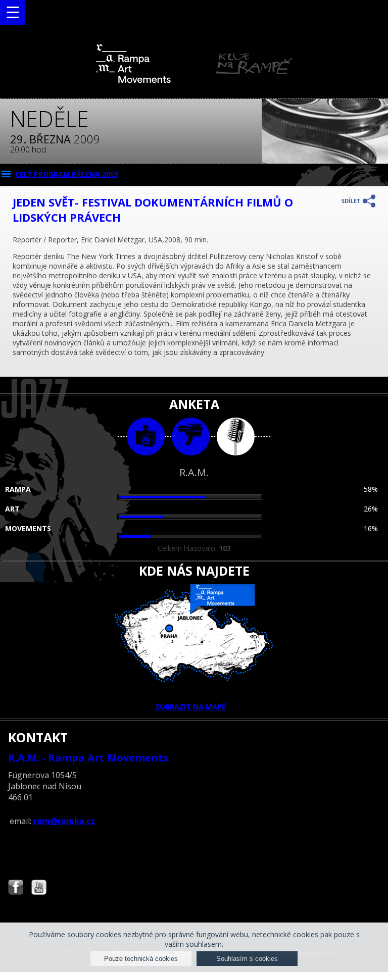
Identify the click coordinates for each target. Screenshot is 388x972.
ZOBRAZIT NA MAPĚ (190, 706)
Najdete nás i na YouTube (38, 888)
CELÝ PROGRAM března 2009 (66, 174)
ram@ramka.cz (64, 821)
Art (12, 509)
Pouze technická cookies (141, 958)
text (236, 436)
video (191, 436)
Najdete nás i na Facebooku (15, 888)
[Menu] (12, 12)
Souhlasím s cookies (247, 958)
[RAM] (194, 81)
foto (146, 436)
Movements (28, 528)
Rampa (18, 489)
